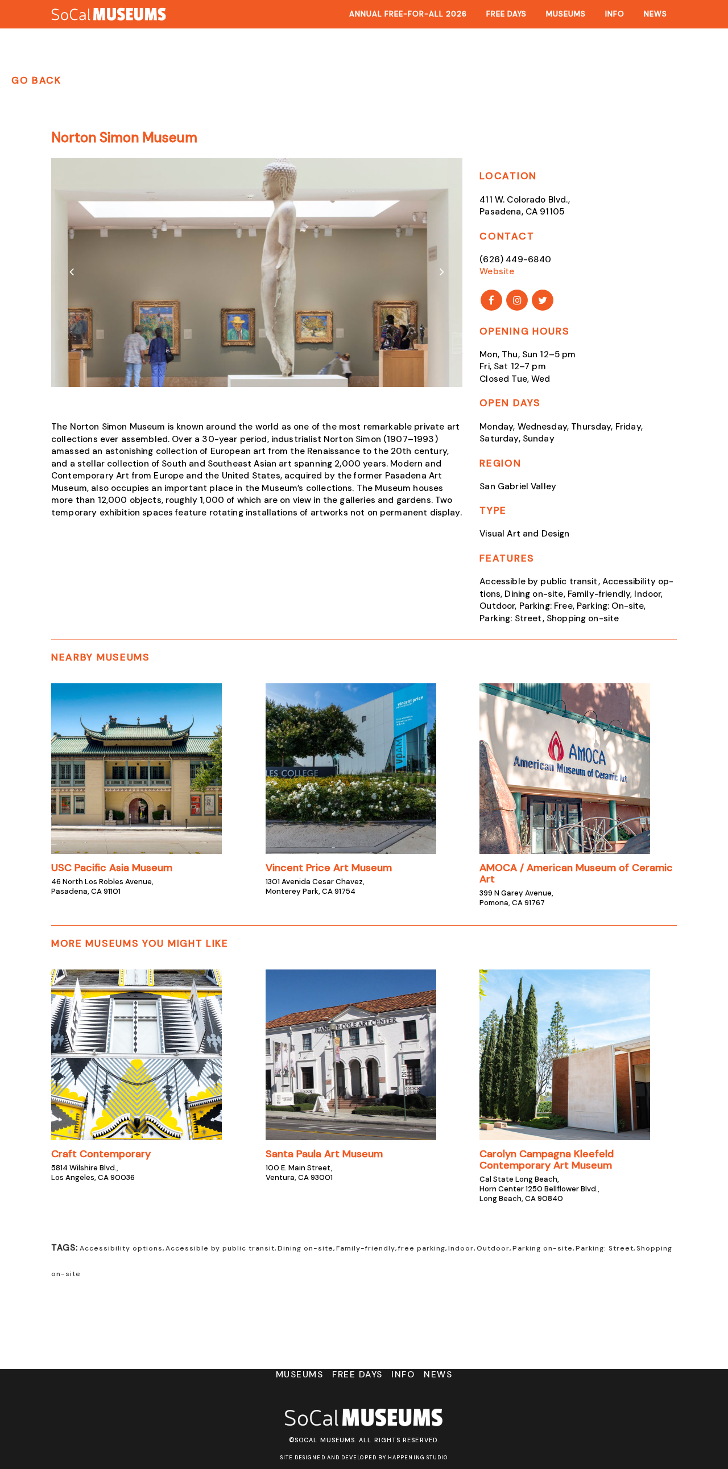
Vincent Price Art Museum (329, 867)
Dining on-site (305, 1248)
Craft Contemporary (101, 1154)
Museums (300, 1374)
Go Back (36, 80)
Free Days (357, 1374)
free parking (421, 1248)
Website (496, 271)
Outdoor (493, 1248)
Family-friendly (365, 1248)
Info (403, 1374)
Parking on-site (542, 1248)
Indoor (461, 1248)
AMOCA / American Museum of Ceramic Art (576, 873)
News (437, 1374)
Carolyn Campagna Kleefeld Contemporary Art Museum (546, 1159)
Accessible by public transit (220, 1248)
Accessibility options (121, 1248)
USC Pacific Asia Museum (111, 867)
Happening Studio (418, 1457)
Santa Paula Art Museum (324, 1154)
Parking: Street (605, 1248)
